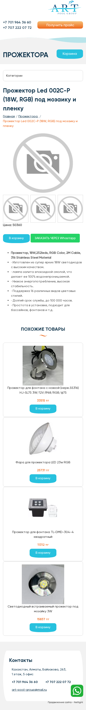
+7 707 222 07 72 (17, 27)
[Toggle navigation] (11, 8)
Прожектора (28, 116)
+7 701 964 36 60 (17, 22)
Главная (9, 116)
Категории (14, 75)
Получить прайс (60, 25)
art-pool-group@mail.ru (29, 690)
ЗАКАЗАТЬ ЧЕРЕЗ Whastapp (55, 238)
